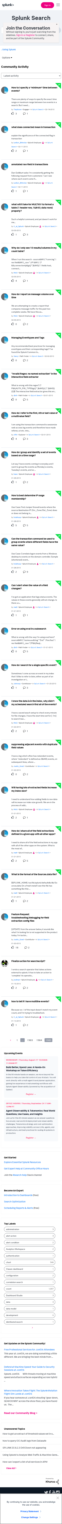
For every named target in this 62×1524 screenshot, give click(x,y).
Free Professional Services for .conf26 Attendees (29, 1349)
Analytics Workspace (15, 1249)
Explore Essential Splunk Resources (22, 1162)
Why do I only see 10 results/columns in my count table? (34, 249)
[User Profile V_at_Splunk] (4, 206)
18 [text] (16, 947)
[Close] (57, 1497)
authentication (12, 1255)
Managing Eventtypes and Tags (27, 337)
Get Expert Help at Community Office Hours (26, 1168)
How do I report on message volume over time (32, 296)
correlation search (14, 1282)
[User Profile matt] (4, 587)
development (12, 1315)
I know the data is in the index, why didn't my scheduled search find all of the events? (34, 702)
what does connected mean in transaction (33, 127)
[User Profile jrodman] (4, 963)
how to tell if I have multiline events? (30, 1001)
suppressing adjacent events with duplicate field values (34, 746)
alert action (11, 1236)
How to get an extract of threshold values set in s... (28, 1433)
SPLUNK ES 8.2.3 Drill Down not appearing (24, 1447)
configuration (12, 1275)
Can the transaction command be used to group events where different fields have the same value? (34, 542)
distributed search (14, 1322)
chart (8, 1262)
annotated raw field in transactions (29, 164)
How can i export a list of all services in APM (25, 1461)
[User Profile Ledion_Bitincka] (4, 129)
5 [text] (16, 525)
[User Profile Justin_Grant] (4, 746)
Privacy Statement (29, 1511)
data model (11, 1308)
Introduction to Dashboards (18, 1195)
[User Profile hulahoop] (4, 497)
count (8, 1288)
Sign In (47, 5)
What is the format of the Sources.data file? (34, 874)
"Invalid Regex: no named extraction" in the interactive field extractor (34, 375)
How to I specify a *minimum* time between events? (34, 89)
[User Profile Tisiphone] (4, 89)
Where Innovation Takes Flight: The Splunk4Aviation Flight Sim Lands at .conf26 (30, 1392)
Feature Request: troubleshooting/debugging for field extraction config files (30, 917)
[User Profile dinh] (4, 376)
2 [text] (16, 150)
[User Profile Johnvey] (4, 667)
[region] (31, 1508)
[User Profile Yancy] (4, 339)
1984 (39, 1040)
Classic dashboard (14, 1269)
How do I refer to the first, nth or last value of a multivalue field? (34, 414)
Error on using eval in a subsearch (28, 628)
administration (12, 1229)
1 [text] (16, 191)
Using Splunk (9, 49)
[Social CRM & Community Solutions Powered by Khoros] (52, 1480)
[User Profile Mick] (4, 250)
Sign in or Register (25, 35)
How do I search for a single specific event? (34, 665)
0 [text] (16, 324)
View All (10, 1468)
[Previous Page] (11, 1040)
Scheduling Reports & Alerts (18, 1207)
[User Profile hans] (4, 454)
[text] (13, 113)
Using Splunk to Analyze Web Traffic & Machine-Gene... (31, 1454)
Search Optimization (15, 1201)
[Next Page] (31, 1327)
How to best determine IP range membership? (27, 497)
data (8, 1302)
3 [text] (16, 113)
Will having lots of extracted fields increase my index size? (34, 789)
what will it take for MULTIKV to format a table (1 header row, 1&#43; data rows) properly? (32, 207)
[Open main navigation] (58, 4)
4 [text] (16, 280)
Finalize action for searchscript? (28, 961)
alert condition (12, 1242)
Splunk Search (38, 109)
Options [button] (5, 57)
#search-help (20, 1174)
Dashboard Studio (14, 1295)
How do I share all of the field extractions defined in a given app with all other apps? (33, 832)
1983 (30, 1040)
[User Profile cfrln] (4, 415)
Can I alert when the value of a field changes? (29, 587)
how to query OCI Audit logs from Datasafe (24, 1440)
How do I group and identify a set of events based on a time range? (33, 454)
